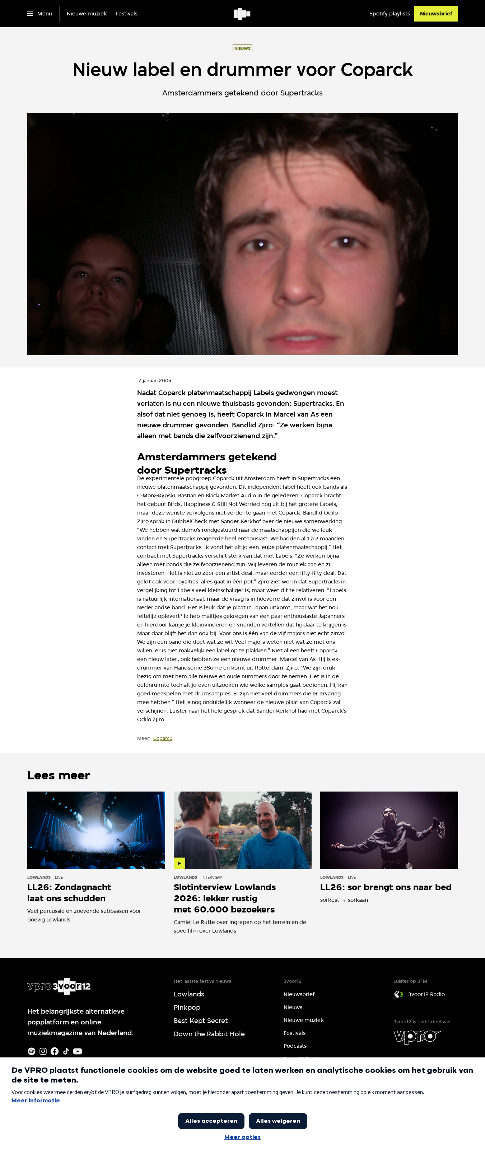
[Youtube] (77, 1051)
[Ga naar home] (242, 13)
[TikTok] (66, 1051)
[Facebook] (54, 1051)
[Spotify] (31, 1051)
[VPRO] (417, 1038)
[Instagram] (43, 1051)
